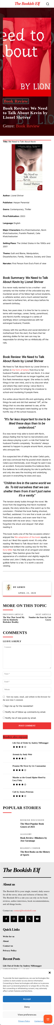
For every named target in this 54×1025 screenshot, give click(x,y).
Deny (27, 1006)
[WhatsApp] (35, 136)
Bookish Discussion (32, 820)
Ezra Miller (8, 550)
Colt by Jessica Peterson (23, 792)
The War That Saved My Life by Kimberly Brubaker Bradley (13, 619)
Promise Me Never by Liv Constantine (29, 766)
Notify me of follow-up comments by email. (25, 712)
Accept (27, 999)
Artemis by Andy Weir (22, 754)
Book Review (16, 101)
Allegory (26, 834)
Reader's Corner (30, 848)
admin (21, 587)
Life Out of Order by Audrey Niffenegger (31, 743)
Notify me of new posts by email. (20, 718)
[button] (49, 972)
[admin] (9, 587)
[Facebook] (15, 136)
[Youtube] (37, 919)
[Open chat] (48, 1019)
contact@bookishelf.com (25, 910)
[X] (21, 136)
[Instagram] (14, 919)
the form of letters (20, 370)
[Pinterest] (28, 136)
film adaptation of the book (27, 537)
